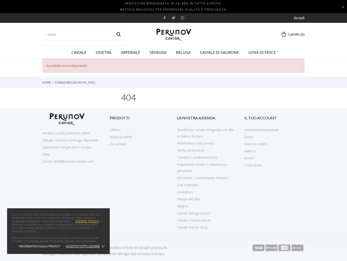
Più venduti (118, 144)
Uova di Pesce (262, 52)
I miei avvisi (253, 165)
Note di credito (255, 144)
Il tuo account (260, 118)
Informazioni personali (261, 130)
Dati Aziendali (187, 185)
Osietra (103, 52)
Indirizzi (250, 151)
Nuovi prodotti (121, 137)
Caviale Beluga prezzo (194, 213)
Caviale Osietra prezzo (194, 220)
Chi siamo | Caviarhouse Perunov (203, 178)
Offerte (115, 130)
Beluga (183, 52)
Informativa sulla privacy (39, 246)
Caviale (79, 52)
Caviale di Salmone (219, 52)
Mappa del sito (188, 199)
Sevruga (158, 52)
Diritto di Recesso (190, 150)
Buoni (248, 158)
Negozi (182, 206)
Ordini (248, 137)
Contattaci (185, 192)
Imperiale (130, 52)
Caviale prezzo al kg (192, 227)
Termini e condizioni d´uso (197, 157)
